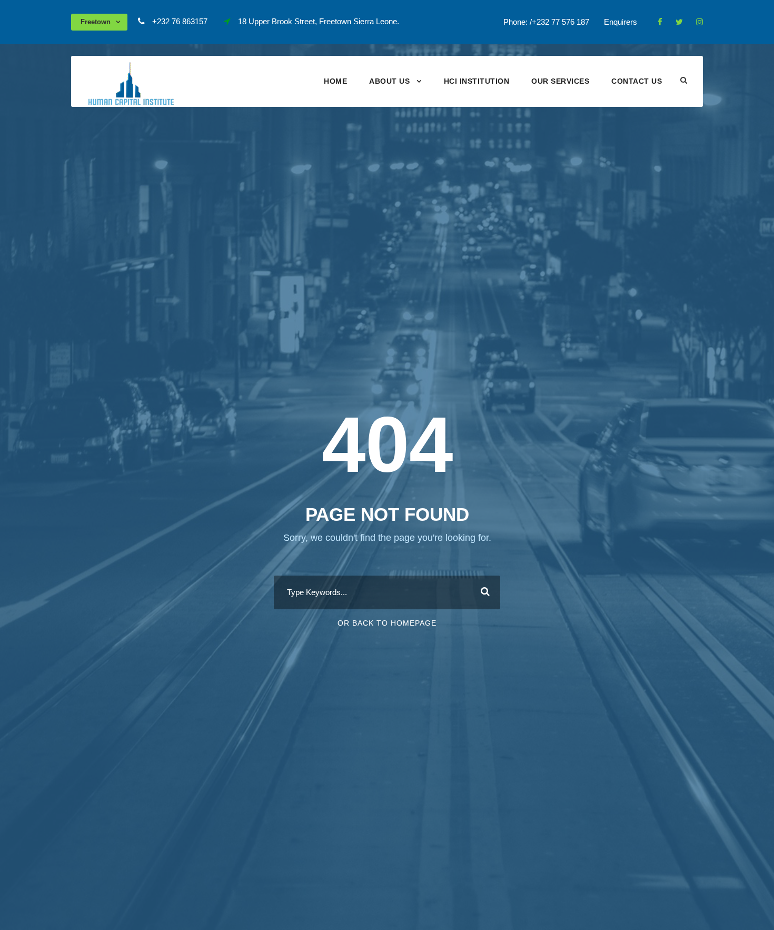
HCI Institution (477, 81)
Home (335, 81)
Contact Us (636, 81)
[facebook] (660, 21)
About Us (389, 81)
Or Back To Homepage (387, 623)
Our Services (560, 81)
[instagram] (699, 21)
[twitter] (679, 21)
